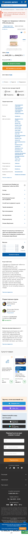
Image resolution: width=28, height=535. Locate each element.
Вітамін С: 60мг (18, 125)
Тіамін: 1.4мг (17, 158)
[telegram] (18, 468)
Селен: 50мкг (18, 126)
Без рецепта (18, 166)
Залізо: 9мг (17, 140)
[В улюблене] (25, 32)
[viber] (22, 468)
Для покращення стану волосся (19, 108)
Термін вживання (7, 207)
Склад (4, 190)
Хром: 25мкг (18, 130)
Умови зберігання (7, 223)
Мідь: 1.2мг (17, 160)
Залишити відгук (14, 254)
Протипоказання (7, 211)
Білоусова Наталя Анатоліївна (13, 310)
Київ (22, 2)
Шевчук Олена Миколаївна (12, 303)
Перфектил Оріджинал (20, 174)
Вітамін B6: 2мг (18, 149)
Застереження (6, 215)
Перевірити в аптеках (15, 68)
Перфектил (17, 116)
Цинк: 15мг (17, 133)
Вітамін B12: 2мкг (19, 151)
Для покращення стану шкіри (19, 111)
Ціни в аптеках (19, 26)
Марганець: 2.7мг (19, 148)
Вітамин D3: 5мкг (18, 144)
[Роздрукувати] (25, 185)
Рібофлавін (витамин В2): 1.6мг (19, 157)
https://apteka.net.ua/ (12, 521)
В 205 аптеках (19, 378)
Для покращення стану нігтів (19, 105)
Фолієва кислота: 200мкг (19, 119)
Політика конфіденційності (10, 528)
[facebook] (6, 468)
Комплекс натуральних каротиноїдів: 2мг (20, 154)
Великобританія (18, 171)
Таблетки (17, 163)
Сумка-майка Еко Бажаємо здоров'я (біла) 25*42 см (7, 369)
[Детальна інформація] (3, 82)
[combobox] (5, 447)
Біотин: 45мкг (18, 128)
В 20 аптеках (6, 378)
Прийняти (22, 528)
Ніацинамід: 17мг (18, 132)
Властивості (6, 194)
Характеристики (8, 26)
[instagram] (14, 468)
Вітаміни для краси (19, 113)
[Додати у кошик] (11, 381)
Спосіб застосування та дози (11, 203)
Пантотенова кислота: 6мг (20, 142)
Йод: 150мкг (17, 121)
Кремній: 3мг (18, 146)
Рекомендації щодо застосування (8, 198)
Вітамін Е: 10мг (18, 138)
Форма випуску (7, 219)
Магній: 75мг (18, 123)
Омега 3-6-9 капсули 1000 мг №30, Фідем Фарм (20, 375)
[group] (13, 41)
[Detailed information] (24, 55)
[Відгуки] (25, 242)
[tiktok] (10, 468)
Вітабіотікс (5, 29)
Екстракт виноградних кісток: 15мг (20, 136)
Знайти (3, 5)
